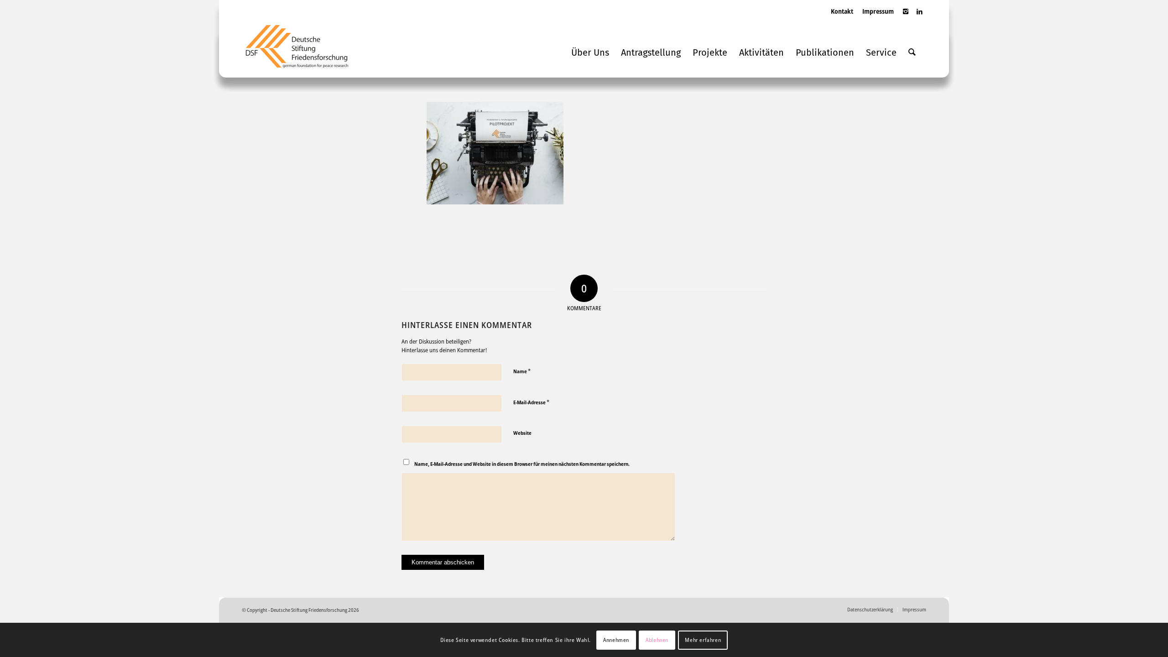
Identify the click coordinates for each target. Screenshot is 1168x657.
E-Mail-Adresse (531, 402)
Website (522, 432)
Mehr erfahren (703, 639)
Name (522, 371)
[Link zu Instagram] (905, 16)
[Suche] (912, 52)
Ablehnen (657, 639)
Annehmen (616, 639)
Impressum (878, 11)
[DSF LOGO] (304, 50)
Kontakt (842, 11)
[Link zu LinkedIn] (919, 16)
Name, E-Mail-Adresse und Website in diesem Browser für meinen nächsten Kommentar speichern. (522, 463)
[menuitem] (842, 20)
